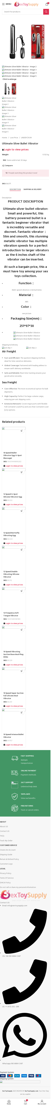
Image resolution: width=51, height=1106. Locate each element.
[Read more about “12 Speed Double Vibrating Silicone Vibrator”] (21, 549)
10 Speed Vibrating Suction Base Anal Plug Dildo (13, 654)
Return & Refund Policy (9, 859)
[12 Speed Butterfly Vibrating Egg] (14, 519)
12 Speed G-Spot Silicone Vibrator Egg (12, 496)
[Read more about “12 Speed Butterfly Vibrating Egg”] (21, 510)
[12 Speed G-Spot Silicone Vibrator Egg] (14, 480)
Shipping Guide (6, 854)
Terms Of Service (7, 878)
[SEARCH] (46, 12)
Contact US (4, 831)
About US (4, 826)
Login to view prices (16, 150)
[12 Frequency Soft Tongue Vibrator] (14, 599)
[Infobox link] (25, 760)
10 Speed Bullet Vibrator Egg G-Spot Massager (12, 455)
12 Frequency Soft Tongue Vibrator (11, 614)
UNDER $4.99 (26, 137)
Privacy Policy (5, 873)
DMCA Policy (5, 882)
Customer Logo (6, 864)
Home (4, 137)
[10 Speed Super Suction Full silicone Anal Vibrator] (14, 679)
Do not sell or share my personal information (18, 887)
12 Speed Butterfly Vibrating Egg (11, 534)
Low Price (14, 137)
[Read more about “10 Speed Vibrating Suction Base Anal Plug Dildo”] (21, 629)
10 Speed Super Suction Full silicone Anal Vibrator (13, 696)
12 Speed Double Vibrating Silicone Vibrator (11, 574)
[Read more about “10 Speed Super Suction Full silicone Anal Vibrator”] (21, 671)
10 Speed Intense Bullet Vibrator (13, 736)
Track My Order (6, 840)
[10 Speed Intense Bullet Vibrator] (14, 720)
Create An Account (8, 850)
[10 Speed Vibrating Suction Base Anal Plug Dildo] (14, 637)
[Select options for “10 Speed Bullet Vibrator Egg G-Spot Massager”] (21, 430)
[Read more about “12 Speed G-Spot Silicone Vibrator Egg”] (21, 472)
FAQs (2, 836)
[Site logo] (26, 4)
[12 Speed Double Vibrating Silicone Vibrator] (14, 557)
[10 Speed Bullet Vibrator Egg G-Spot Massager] (14, 439)
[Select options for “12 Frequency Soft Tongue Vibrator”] (21, 591)
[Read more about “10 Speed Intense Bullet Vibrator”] (21, 712)
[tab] (15, 189)
